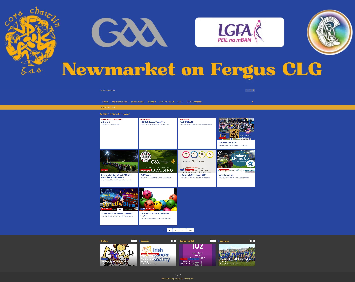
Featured (222, 138)
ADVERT (103, 119)
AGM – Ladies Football (191, 261)
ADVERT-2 (109, 119)
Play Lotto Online (167, 102)
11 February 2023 (145, 177)
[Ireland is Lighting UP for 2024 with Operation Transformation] (119, 161)
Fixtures (105, 102)
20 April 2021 (224, 264)
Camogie (104, 256)
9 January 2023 (184, 177)
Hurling (118, 256)
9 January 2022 (145, 218)
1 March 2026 (144, 124)
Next (190, 230)
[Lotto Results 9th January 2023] (197, 161)
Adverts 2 (105, 122)
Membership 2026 (137, 102)
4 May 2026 (105, 124)
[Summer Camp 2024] (236, 129)
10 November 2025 (185, 124)
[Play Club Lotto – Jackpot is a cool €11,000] (158, 199)
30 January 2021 (106, 264)
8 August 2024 (223, 145)
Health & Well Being (120, 102)
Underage (237, 259)
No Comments (165, 124)
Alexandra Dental (228, 261)
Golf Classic (145, 175)
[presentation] (132, 241)
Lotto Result (189, 170)
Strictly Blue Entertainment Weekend (117, 213)
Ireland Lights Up (226, 175)
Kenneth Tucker (114, 124)
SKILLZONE (152, 102)
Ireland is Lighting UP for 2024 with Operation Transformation (116, 176)
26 (182, 230)
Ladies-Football (128, 256)
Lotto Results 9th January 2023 (193, 175)
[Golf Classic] (158, 161)
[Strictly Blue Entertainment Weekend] (119, 199)
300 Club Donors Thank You (152, 122)
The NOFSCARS (186, 122)
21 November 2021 (186, 264)
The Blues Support (226, 259)
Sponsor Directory (194, 102)
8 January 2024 (106, 180)
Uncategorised (118, 119)
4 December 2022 (106, 216)
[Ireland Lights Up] (236, 161)
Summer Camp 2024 (227, 143)
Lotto (182, 170)
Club (179, 102)
